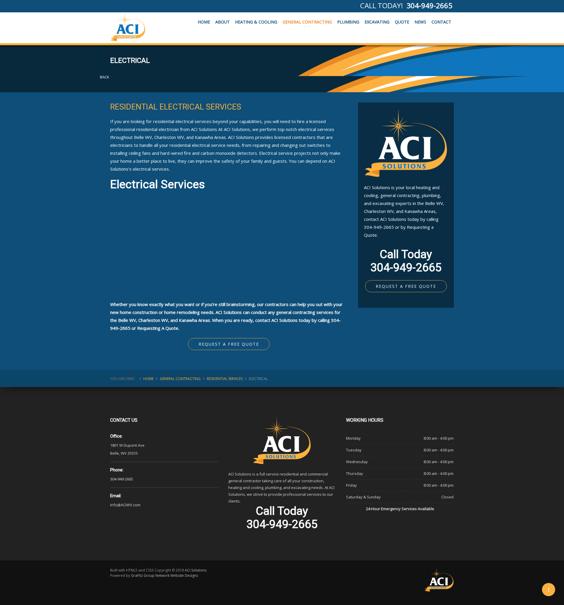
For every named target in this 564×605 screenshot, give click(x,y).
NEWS (420, 22)
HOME (204, 22)
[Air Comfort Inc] (128, 27)
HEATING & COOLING (256, 22)
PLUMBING (348, 22)
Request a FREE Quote (229, 344)
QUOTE (402, 22)
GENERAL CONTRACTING (307, 22)
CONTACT (441, 22)
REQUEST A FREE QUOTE (406, 286)
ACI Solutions (196, 570)
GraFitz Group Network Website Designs (164, 575)
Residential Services (225, 378)
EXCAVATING (377, 22)
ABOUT (222, 22)
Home (148, 378)
